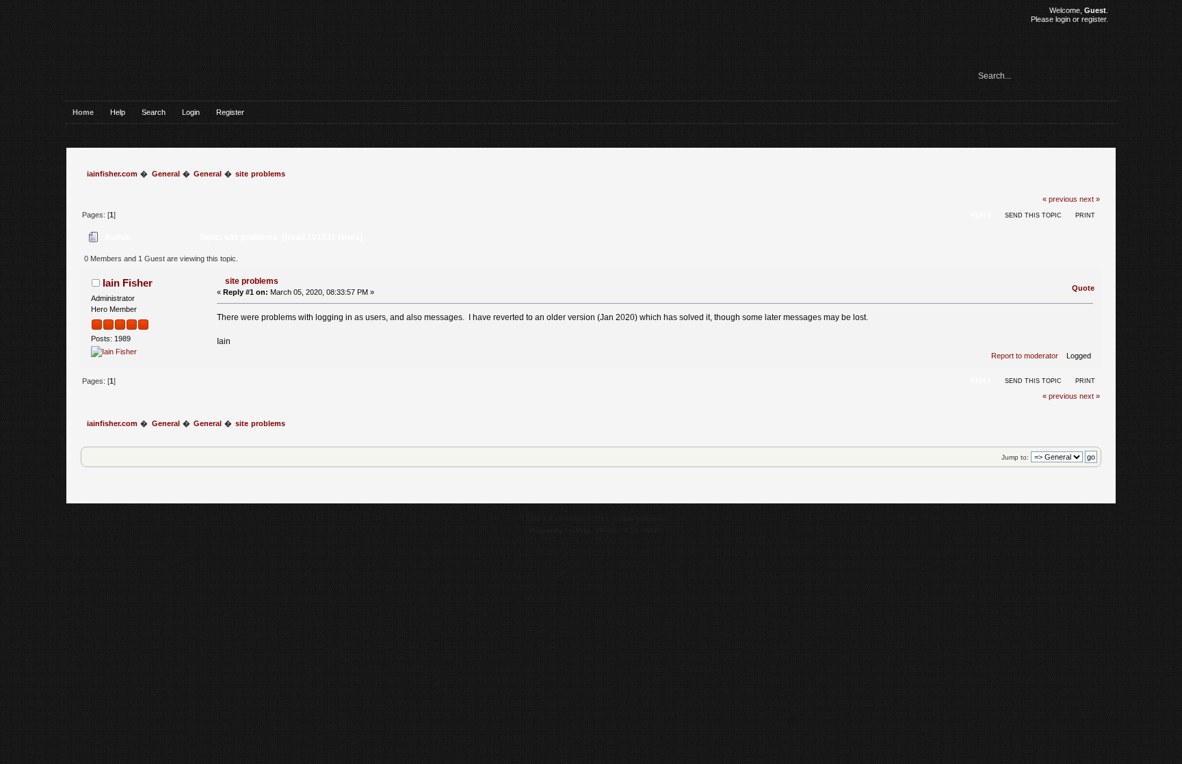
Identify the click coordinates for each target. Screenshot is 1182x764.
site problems (251, 281)
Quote (1083, 288)
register (1093, 19)
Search (154, 112)
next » (1089, 199)
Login (191, 112)
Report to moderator (1024, 356)
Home (83, 112)
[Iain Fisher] (114, 351)
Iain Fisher (128, 283)
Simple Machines (639, 519)
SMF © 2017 (589, 519)
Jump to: (1015, 457)
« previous (1059, 199)
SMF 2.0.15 (544, 519)
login (1063, 19)
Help (117, 112)
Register (230, 112)
